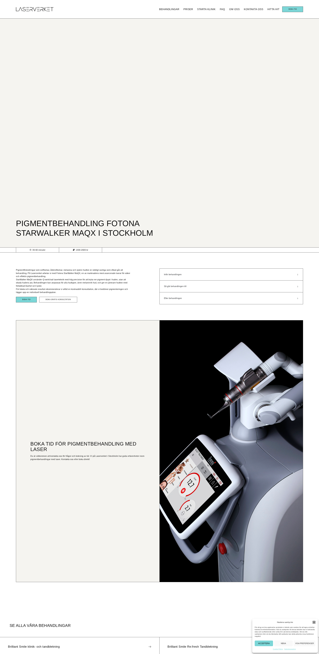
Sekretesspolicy (290, 649)
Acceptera (264, 643)
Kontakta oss (253, 9)
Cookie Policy (278, 649)
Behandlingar (169, 9)
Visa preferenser (304, 643)
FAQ (222, 9)
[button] (314, 622)
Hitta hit (273, 9)
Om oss (234, 9)
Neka (283, 643)
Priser (188, 9)
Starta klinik (206, 9)
